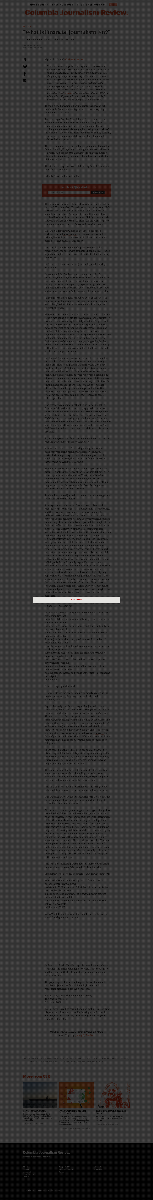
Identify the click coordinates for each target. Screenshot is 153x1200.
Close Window (76, 599)
